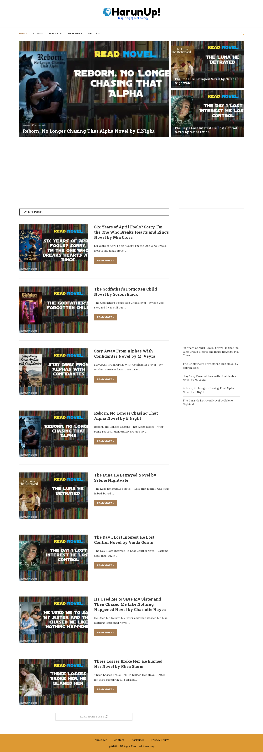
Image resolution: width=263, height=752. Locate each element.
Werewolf (74, 33)
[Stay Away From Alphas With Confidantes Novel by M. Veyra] (207, 113)
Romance (55, 33)
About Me (101, 740)
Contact (119, 740)
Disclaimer (137, 740)
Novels (38, 33)
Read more (104, 260)
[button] (26, 89)
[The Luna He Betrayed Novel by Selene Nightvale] (53, 495)
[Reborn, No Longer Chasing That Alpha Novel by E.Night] (53, 434)
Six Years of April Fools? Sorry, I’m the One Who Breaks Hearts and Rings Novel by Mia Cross (131, 232)
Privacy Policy (159, 740)
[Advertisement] (131, 170)
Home (23, 33)
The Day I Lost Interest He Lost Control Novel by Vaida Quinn (124, 540)
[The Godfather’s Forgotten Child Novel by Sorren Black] (207, 64)
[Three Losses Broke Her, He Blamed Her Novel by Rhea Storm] (53, 682)
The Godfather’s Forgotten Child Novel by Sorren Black (205, 81)
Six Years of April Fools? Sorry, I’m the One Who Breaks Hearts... (87, 128)
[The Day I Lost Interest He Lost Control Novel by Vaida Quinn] (53, 558)
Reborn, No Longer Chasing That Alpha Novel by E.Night (126, 416)
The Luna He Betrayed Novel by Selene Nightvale (125, 477)
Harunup (148, 746)
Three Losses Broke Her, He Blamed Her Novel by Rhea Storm (128, 664)
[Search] (242, 33)
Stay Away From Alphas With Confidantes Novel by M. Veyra (199, 130)
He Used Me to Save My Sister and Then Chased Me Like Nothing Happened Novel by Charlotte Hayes (130, 604)
